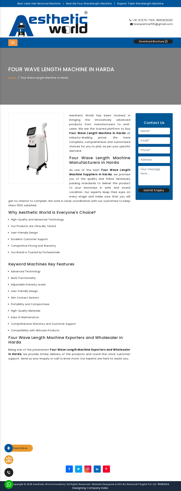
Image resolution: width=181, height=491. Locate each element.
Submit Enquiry (154, 190)
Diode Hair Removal (65, 417)
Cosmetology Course (109, 398)
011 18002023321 (152, 408)
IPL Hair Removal (63, 422)
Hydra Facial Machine (66, 398)
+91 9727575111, (151, 394)
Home (12, 78)
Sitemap (75, 460)
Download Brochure (152, 41)
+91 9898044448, (153, 398)
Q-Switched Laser (64, 412)
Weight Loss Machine (66, 408)
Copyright (17, 484)
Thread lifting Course (109, 417)
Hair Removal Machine (67, 403)
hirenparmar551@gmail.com (153, 24)
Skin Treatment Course (110, 403)
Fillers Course (104, 412)
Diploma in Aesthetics (109, 394)
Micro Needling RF (106, 422)
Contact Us (116, 460)
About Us (59, 460)
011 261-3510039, (152, 403)
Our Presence (94, 460)
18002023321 (164, 20)
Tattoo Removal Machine (69, 394)
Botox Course (104, 408)
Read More (21, 448)
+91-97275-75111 (143, 20)
